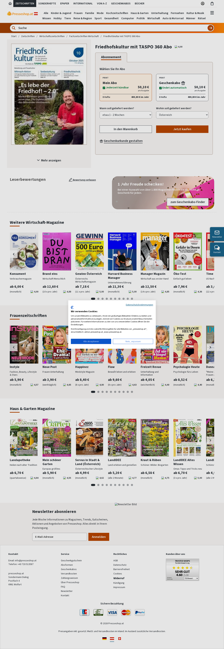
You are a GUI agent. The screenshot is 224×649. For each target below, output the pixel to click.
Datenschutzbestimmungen (139, 304)
